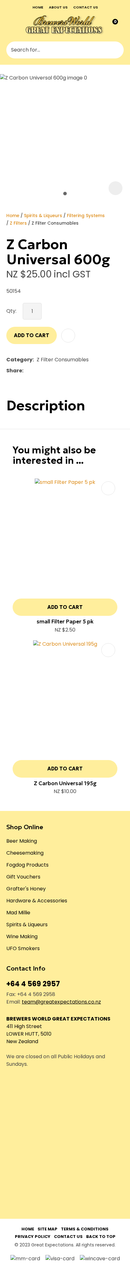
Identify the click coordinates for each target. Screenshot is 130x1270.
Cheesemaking (25, 853)
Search (116, 49)
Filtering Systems (86, 216)
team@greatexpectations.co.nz (61, 1001)
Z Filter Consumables (55, 223)
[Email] (45, 371)
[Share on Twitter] (36, 370)
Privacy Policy (32, 1237)
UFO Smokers (23, 948)
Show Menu (10, 24)
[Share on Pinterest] (55, 371)
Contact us (85, 7)
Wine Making (22, 936)
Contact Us (68, 1237)
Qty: (11, 311)
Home (37, 7)
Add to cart (31, 335)
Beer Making (21, 841)
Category (19, 359)
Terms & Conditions (85, 1229)
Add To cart (65, 607)
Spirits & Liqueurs (43, 216)
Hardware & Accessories (36, 900)
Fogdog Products (27, 864)
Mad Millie (18, 912)
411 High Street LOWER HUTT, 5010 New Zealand (28, 1034)
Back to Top (100, 1237)
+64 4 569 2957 (33, 984)
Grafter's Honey (26, 888)
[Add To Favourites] (68, 335)
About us (58, 7)
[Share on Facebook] (27, 371)
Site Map (47, 1229)
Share (14, 370)
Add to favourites (108, 488)
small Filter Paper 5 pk (65, 621)
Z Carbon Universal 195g (65, 783)
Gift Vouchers (23, 876)
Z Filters (18, 223)
